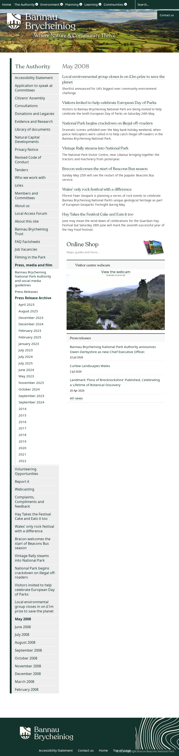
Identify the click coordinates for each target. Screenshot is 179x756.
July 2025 (26, 363)
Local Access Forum (31, 213)
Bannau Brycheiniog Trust (31, 231)
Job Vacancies (26, 249)
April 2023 (26, 304)
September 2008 (28, 650)
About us (22, 205)
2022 (22, 461)
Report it (22, 481)
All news (76, 398)
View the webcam (115, 271)
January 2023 (29, 343)
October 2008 (26, 658)
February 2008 (26, 689)
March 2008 (24, 681)
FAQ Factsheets (27, 241)
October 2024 (29, 389)
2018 (22, 435)
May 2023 (26, 376)
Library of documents (32, 129)
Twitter (22, 751)
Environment (49, 4)
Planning (72, 4)
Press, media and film (33, 265)
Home (6, 4)
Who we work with (30, 177)
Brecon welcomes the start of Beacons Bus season (105, 168)
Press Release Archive (33, 298)
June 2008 (23, 626)
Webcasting (24, 489)
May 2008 (23, 619)
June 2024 (26, 369)
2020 (22, 448)
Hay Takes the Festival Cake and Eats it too (97, 214)
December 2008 (28, 673)
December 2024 (31, 324)
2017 (22, 428)
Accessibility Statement (34, 77)
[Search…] (153, 4)
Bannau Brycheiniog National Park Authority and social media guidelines (33, 278)
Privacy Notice (26, 149)
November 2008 (28, 666)
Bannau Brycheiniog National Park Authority (61, 25)
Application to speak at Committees (34, 88)
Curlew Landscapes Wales (90, 366)
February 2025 (30, 337)
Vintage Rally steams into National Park (95, 148)
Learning (91, 4)
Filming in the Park (30, 257)
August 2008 (25, 642)
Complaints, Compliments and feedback (29, 502)
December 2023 (31, 317)
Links (19, 185)
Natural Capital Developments (27, 139)
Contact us (167, 15)
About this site (27, 221)
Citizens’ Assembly (30, 98)
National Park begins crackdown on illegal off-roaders (107, 123)
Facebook (32, 751)
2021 (22, 454)
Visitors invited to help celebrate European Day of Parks (109, 102)
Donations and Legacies (34, 113)
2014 (22, 408)
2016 (22, 422)
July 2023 (26, 350)
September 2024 (31, 402)
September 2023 (31, 396)
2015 (22, 415)
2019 (22, 441)
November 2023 (31, 382)
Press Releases (26, 291)
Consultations (26, 105)
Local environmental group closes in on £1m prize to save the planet (34, 607)
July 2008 (22, 634)
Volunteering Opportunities (26, 471)
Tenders (21, 169)
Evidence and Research (34, 121)
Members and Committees (26, 195)
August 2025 (28, 311)
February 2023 (30, 330)
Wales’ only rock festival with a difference (97, 189)
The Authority (24, 4)
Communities (113, 4)
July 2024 (26, 356)
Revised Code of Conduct (28, 159)
